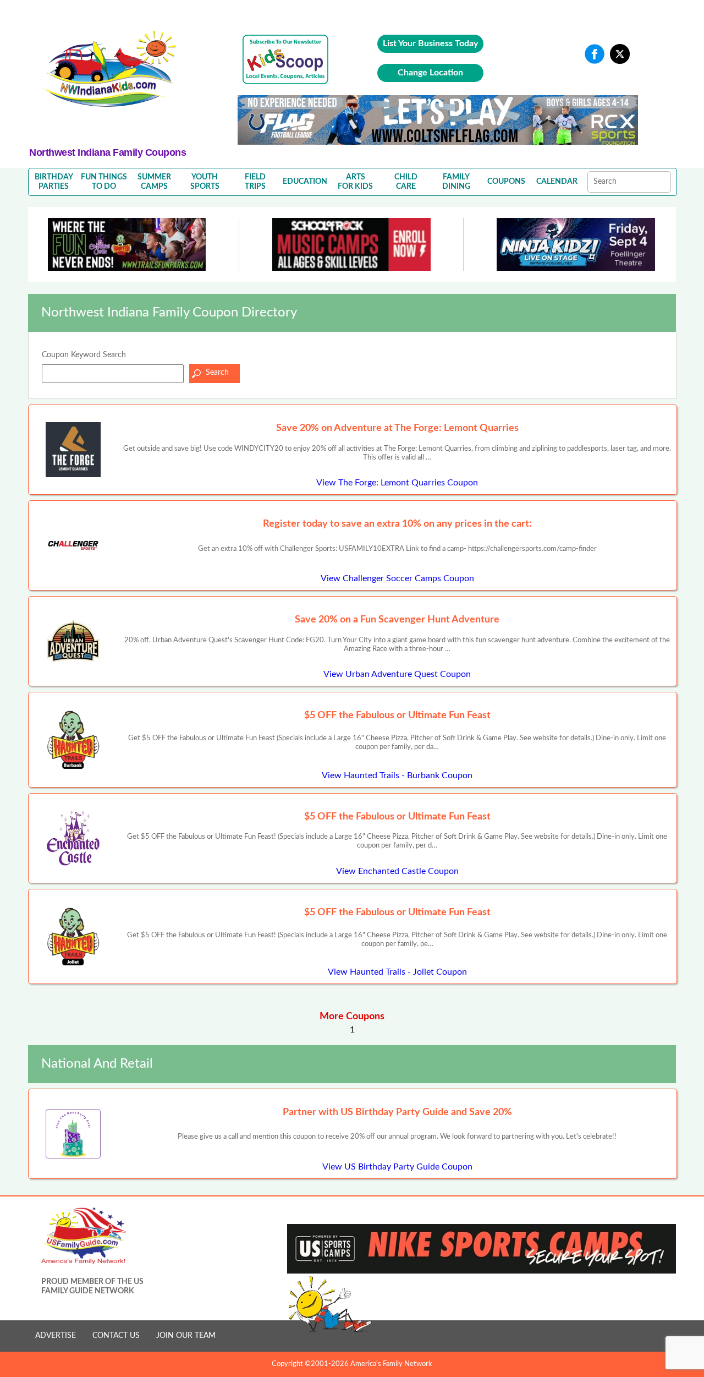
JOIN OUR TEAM (186, 1336)
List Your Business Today (430, 43)
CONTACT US (116, 1336)
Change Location (430, 72)
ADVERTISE (55, 1336)
